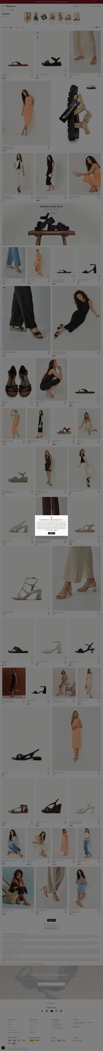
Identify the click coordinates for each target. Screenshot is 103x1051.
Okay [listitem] (51, 533)
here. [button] (49, 528)
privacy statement (54, 530)
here (56, 527)
